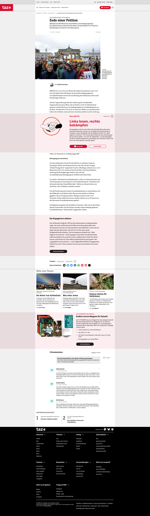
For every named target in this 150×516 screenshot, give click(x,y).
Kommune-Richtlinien (99, 503)
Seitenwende (104, 506)
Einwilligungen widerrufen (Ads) (85, 508)
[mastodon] (105, 430)
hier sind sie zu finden (68, 362)
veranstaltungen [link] (45, 2)
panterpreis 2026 (101, 451)
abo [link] (95, 2)
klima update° (40, 471)
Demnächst (79, 466)
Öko (37, 441)
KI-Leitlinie (110, 503)
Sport (38, 448)
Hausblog (79, 441)
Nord (37, 453)
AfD (57, 438)
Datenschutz (86, 506)
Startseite (38, 13)
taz (41, 429)
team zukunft (60, 466)
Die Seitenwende (81, 443)
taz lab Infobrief (60, 474)
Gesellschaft (40, 443)
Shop (37, 494)
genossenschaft (100, 441)
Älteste (98, 352)
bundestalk (39, 466)
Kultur (38, 446)
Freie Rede (39, 476)
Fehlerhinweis (69, 261)
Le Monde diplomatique (103, 472)
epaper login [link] (109, 2)
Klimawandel (60, 446)
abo (97, 438)
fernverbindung (40, 469)
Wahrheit (39, 456)
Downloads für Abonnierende (64, 496)
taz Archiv (99, 474)
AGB (99, 506)
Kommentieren (60, 261)
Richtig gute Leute (61, 443)
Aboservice (59, 491)
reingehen (39, 479)
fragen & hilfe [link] (56, 2)
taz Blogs (98, 467)
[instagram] (112, 430)
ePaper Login (60, 494)
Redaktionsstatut (88, 503)
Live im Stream (80, 471)
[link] (37, 7)
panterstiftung (100, 448)
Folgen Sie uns (99, 429)
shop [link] (51, 2)
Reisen (38, 489)
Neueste (93, 352)
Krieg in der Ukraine (62, 441)
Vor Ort (78, 469)
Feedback (59, 489)
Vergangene (79, 474)
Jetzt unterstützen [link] (58, 251)
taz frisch (59, 469)
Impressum (94, 506)
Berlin (38, 451)
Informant (79, 506)
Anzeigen (39, 497)
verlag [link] (37, 2)
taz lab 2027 (79, 476)
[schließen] (112, 116)
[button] (113, 7)
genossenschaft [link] (101, 2)
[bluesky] (109, 430)
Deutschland (51, 13)
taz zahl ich (99, 443)
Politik (44, 13)
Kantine (38, 492)
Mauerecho (39, 474)
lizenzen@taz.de (47, 505)
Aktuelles (79, 438)
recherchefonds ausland (103, 446)
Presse (78, 448)
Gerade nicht (106, 116)
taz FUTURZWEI (100, 469)
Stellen (78, 446)
